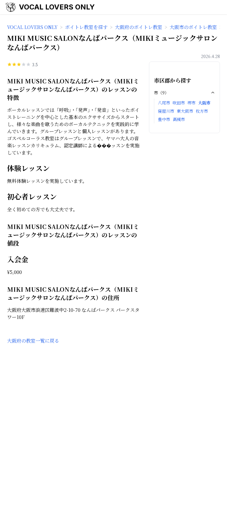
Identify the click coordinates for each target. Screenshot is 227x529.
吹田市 (179, 103)
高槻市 (179, 119)
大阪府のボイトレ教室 (138, 27)
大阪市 (204, 103)
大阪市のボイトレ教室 (193, 27)
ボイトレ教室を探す (86, 27)
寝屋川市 (166, 111)
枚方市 (202, 111)
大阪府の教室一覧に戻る (33, 340)
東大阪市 (185, 111)
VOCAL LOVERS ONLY (57, 7)
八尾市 (164, 103)
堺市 (191, 103)
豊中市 (164, 119)
